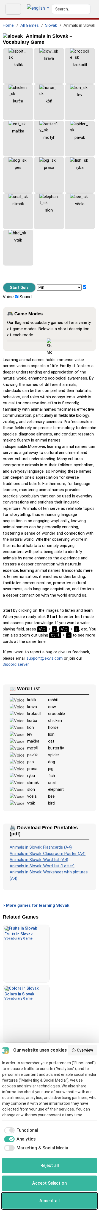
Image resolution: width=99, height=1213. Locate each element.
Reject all (49, 1165)
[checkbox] (20, 1130)
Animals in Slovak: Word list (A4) (39, 859)
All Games (29, 25)
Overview (85, 1050)
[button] (38, 8)
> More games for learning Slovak (36, 905)
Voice (8, 296)
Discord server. (16, 664)
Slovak (51, 25)
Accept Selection (49, 1183)
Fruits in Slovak (18, 936)
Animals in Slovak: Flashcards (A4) (41, 847)
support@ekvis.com (44, 658)
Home (8, 25)
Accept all (49, 1200)
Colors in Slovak (19, 996)
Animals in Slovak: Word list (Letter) (42, 865)
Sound (26, 296)
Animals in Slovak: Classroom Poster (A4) (48, 853)
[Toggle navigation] (13, 9)
